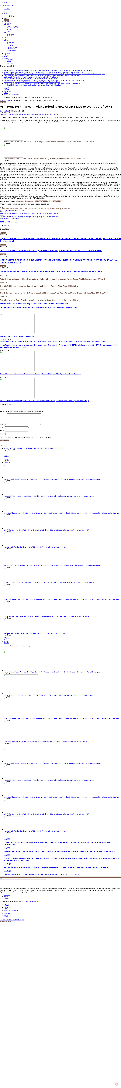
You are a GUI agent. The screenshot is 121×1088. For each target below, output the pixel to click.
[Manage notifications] (116, 1084)
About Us (6, 88)
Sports (6, 37)
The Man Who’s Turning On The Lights (17, 336)
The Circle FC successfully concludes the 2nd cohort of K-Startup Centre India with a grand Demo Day (44, 401)
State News (10, 17)
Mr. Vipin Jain (65, 208)
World (5, 18)
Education (7, 21)
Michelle (6, 643)
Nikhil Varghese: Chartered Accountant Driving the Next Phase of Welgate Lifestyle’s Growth (40, 374)
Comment (3, 424)
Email (2, 430)
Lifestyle (6, 25)
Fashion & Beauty (12, 28)
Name (2, 427)
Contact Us (7, 91)
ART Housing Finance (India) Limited (11, 208)
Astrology (10, 45)
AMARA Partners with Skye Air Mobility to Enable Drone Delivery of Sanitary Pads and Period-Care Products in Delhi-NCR (42, 75)
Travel (9, 29)
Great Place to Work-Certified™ (33, 208)
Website (2, 434)
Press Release (11, 50)
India (5, 13)
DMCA (6, 93)
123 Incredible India (6, 111)
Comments (7, 462)
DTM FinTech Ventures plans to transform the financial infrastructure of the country (34, 448)
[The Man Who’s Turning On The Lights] (17, 333)
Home (5, 12)
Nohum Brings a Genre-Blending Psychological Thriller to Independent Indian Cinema (30, 78)
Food (8, 31)
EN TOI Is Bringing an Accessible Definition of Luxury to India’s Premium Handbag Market (32, 82)
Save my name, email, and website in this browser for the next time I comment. (26, 437)
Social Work (11, 49)
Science (9, 44)
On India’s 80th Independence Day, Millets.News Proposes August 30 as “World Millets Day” (32, 85)
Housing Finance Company (52, 208)
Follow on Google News (11, 94)
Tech (5, 33)
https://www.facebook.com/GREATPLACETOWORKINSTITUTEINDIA (40, 201)
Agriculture (10, 42)
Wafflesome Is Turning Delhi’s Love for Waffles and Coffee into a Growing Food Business (31, 77)
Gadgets (9, 36)
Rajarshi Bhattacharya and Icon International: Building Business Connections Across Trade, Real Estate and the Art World (42, 83)
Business (6, 20)
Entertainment (8, 23)
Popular (6, 460)
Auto (5, 39)
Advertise (6, 89)
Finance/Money (12, 47)
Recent (6, 459)
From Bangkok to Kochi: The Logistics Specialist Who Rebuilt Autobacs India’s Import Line (51, 271)
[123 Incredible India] (7, 5)
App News (10, 34)
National (9, 15)
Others (6, 41)
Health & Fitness (12, 26)
